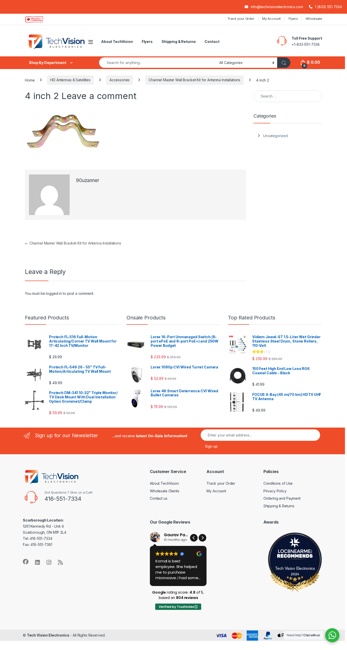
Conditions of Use (278, 483)
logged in (54, 293)
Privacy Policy (275, 491)
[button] (202, 538)
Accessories (119, 80)
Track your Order (240, 19)
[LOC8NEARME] (295, 552)
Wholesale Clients (164, 491)
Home (30, 80)
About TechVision (117, 41)
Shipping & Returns (179, 41)
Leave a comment (98, 95)
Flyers (293, 19)
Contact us (158, 498)
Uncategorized (275, 136)
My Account (271, 19)
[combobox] (157, 62)
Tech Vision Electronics (295, 568)
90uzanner (87, 180)
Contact (211, 41)
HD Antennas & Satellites (70, 80)
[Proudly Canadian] (38, 19)
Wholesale (314, 19)
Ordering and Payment (282, 498)
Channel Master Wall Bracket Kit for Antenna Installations (194, 80)
